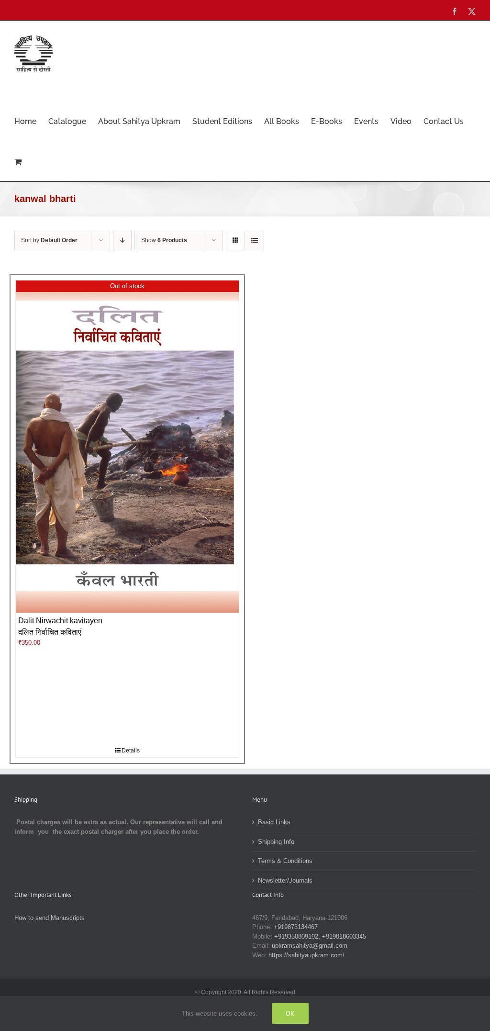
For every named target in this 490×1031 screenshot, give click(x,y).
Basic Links (274, 822)
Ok (290, 1013)
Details (131, 750)
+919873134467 (296, 926)
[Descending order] (122, 240)
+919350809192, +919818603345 (320, 936)
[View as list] (254, 240)
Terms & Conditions (285, 860)
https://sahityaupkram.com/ (306, 955)
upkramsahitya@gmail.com (309, 945)
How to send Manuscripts (49, 917)
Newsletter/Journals (285, 880)
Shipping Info (276, 841)
